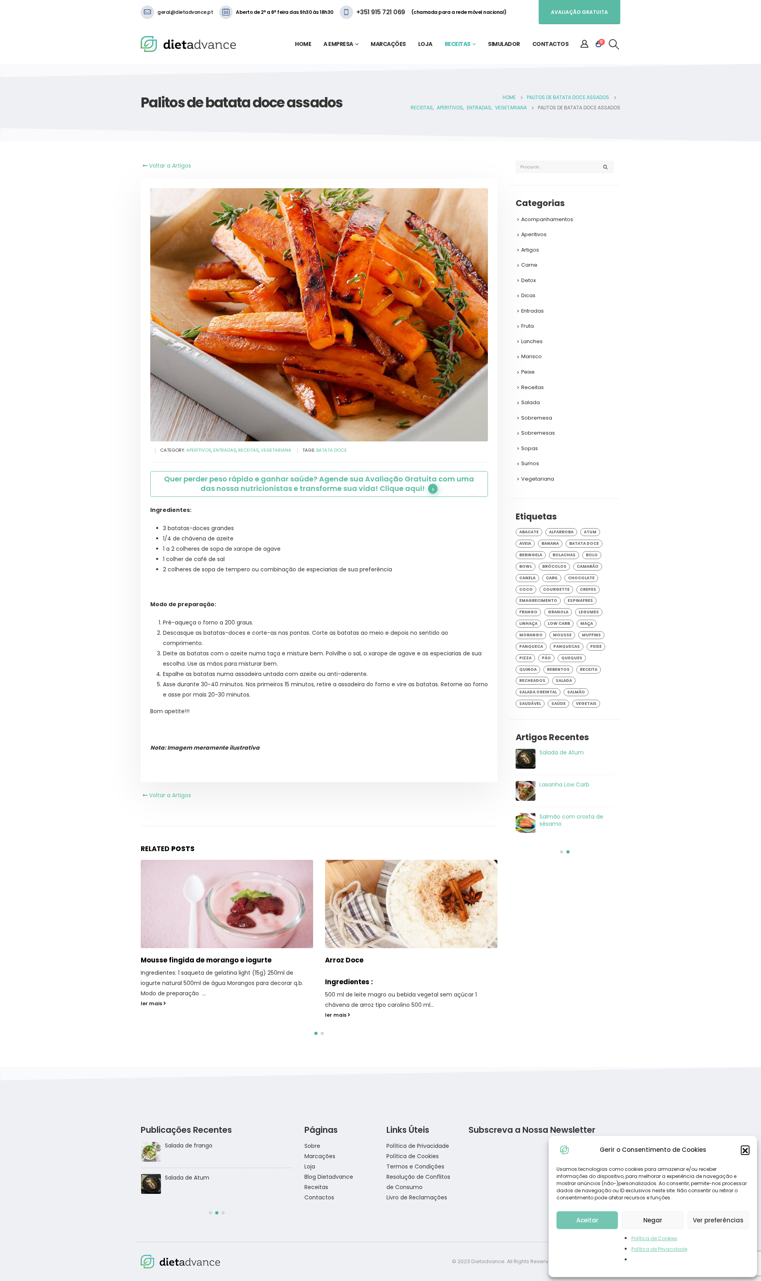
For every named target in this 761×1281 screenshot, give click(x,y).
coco (526, 589)
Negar (652, 1220)
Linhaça (528, 623)
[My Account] (584, 44)
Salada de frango (563, 817)
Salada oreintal (538, 692)
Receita (588, 669)
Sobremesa (536, 417)
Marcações (388, 44)
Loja (425, 44)
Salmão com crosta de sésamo (208, 1178)
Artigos (530, 249)
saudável (530, 703)
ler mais (152, 1015)
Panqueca (531, 646)
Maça (586, 623)
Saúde (558, 703)
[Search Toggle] (614, 44)
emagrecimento (538, 600)
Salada (530, 402)
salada (564, 680)
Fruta (527, 326)
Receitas (457, 44)
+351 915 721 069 (380, 12)
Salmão (576, 692)
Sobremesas (538, 433)
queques (571, 658)
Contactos (550, 44)
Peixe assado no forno (363, 960)
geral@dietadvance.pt (185, 12)
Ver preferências (718, 1220)
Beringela (530, 555)
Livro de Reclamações (416, 1197)
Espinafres (580, 600)
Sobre (312, 1146)
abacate (529, 532)
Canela (527, 578)
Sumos (530, 463)
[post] (525, 759)
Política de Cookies (654, 1238)
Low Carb (559, 623)
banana (550, 543)
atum (590, 532)
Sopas (529, 448)
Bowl (525, 566)
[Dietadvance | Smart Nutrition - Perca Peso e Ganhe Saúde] (188, 44)
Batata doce (331, 450)
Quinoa (528, 669)
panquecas (566, 646)
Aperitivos (198, 450)
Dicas (528, 295)
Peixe (528, 371)
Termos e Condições (415, 1166)
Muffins (591, 635)
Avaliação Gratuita (579, 12)
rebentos (558, 669)
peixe (596, 646)
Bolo (592, 555)
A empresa (338, 44)
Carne (529, 265)
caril (552, 578)
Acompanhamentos (547, 219)
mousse (562, 635)
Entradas (224, 450)
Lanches (532, 341)
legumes (589, 612)
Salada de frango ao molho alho (567, 756)
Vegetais (586, 703)
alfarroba (561, 532)
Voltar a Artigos (169, 166)
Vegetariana (276, 450)
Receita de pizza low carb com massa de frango (574, 788)
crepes (588, 589)
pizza (525, 658)
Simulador (504, 44)
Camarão (587, 566)
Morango (531, 635)
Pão (546, 658)
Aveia (525, 543)
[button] (745, 1150)
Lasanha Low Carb (189, 1145)
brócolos (554, 566)
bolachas (564, 555)
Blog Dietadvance (328, 1177)
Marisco (531, 356)
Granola (558, 612)
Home (303, 44)
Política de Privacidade (659, 1249)
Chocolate (581, 578)
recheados (532, 680)
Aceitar (587, 1220)
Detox (528, 280)
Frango (528, 612)
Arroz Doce (160, 960)
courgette (556, 589)
